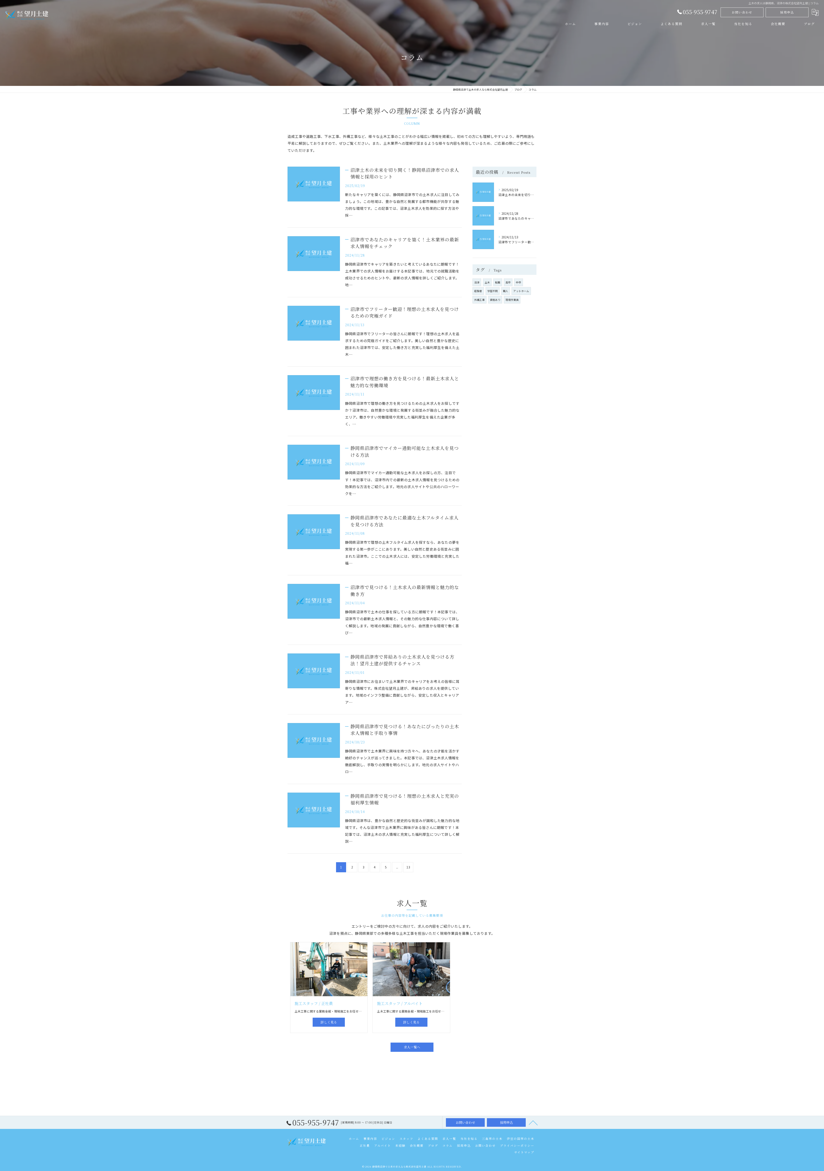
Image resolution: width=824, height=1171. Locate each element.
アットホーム (521, 291)
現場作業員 (512, 300)
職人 (505, 291)
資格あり (495, 300)
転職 (497, 282)
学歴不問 (492, 291)
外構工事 (479, 300)
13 (408, 867)
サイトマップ (524, 1152)
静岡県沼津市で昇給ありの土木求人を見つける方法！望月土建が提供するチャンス (402, 660)
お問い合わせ (742, 12)
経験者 (478, 291)
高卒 (508, 282)
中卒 (518, 282)
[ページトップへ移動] (533, 1122)
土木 (487, 282)
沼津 (476, 282)
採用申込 (787, 12)
